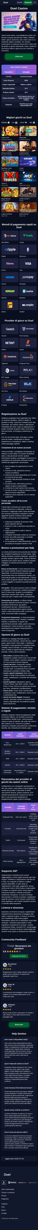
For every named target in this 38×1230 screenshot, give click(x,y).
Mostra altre (19, 1024)
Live (13, 122)
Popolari (4, 122)
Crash (22, 122)
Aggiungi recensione (19, 956)
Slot (31, 122)
